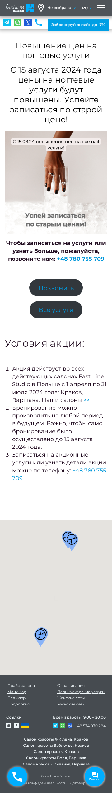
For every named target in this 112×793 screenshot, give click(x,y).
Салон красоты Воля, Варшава (56, 757)
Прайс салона (21, 685)
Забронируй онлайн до (78, 24)
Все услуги (56, 309)
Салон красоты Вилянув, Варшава (56, 764)
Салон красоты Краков (56, 751)
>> (86, 400)
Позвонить (56, 288)
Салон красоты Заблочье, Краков (56, 745)
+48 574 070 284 (90, 725)
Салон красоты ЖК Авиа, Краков (56, 739)
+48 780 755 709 (80, 258)
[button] (72, 542)
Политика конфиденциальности (38, 783)
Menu (100, 8)
